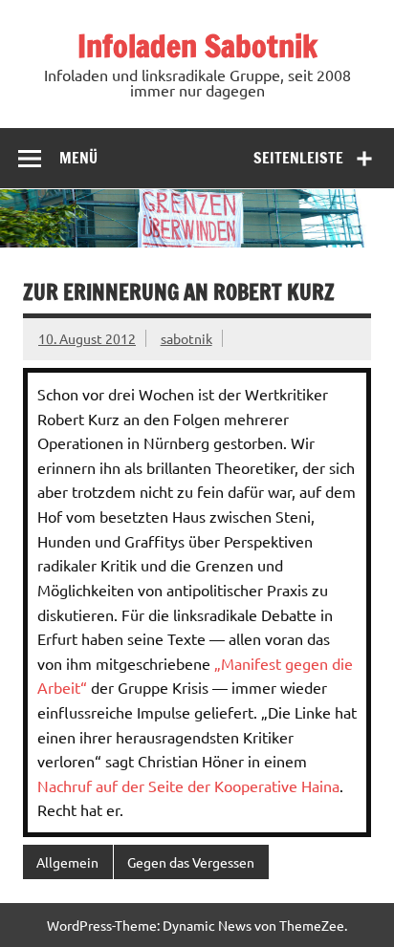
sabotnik (186, 338)
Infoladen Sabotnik (197, 46)
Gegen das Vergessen (190, 862)
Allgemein (67, 862)
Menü (78, 157)
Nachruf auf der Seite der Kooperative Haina (188, 785)
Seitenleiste (298, 157)
